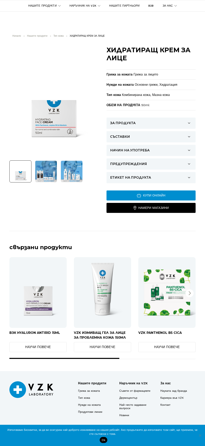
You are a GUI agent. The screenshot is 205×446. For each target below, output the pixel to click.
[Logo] (31, 389)
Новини (124, 415)
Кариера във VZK (172, 397)
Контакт (165, 404)
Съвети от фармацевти (134, 390)
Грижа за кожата (89, 390)
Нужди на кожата (89, 404)
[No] (200, 435)
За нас (165, 383)
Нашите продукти (92, 383)
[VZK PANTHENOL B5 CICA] (167, 292)
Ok (103, 440)
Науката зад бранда (173, 390)
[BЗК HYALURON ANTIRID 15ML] (38, 292)
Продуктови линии (90, 411)
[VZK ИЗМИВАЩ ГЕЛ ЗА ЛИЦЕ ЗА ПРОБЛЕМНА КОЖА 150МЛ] (102, 292)
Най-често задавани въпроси (132, 406)
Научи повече (38, 347)
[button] (190, 293)
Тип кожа (84, 397)
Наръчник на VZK (133, 383)
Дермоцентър (128, 397)
